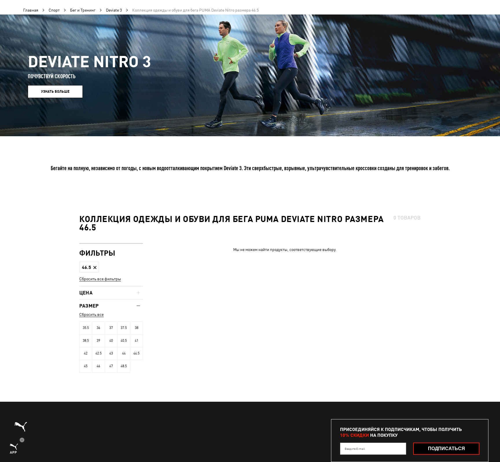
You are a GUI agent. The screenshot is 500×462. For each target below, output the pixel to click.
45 (85, 366)
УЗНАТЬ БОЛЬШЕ (55, 92)
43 (111, 353)
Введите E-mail (355, 448)
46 (98, 366)
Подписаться (446, 448)
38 (136, 328)
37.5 (124, 328)
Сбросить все (91, 314)
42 (85, 353)
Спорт (54, 10)
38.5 (86, 341)
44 (124, 353)
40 (111, 341)
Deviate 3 (114, 10)
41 (136, 341)
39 (98, 341)
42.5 (98, 353)
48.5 (124, 366)
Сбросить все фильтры (100, 279)
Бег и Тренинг (82, 10)
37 (111, 328)
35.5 (86, 328)
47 (111, 366)
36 (98, 328)
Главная (30, 10)
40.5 (124, 341)
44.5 (136, 353)
